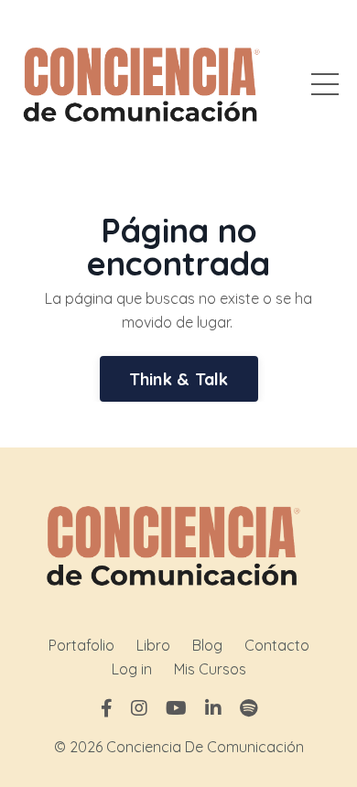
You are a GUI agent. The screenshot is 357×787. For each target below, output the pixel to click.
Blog (207, 645)
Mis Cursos (210, 669)
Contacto (276, 645)
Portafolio (81, 645)
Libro (153, 645)
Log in (132, 669)
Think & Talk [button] (179, 379)
